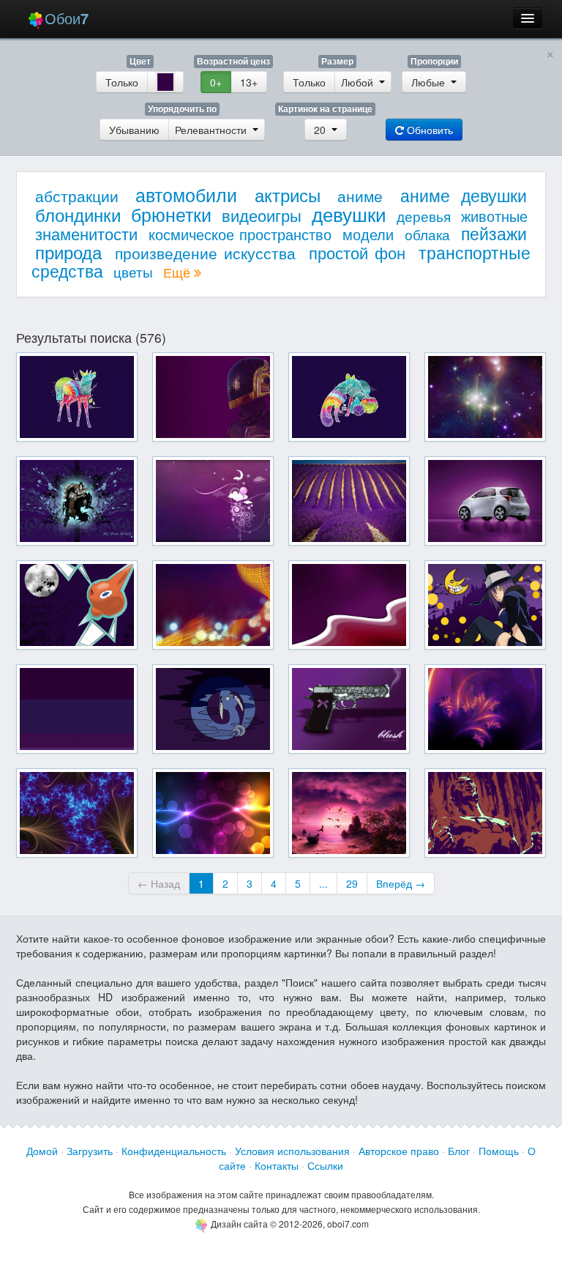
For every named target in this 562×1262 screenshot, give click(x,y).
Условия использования (292, 1150)
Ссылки (325, 1165)
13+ (249, 82)
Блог (459, 1150)
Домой (42, 1150)
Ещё (178, 271)
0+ (216, 82)
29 (352, 883)
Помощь (499, 1150)
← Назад (159, 883)
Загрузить (90, 1150)
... (323, 883)
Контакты (277, 1165)
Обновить (428, 129)
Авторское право (399, 1150)
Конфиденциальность (173, 1150)
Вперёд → (400, 883)
